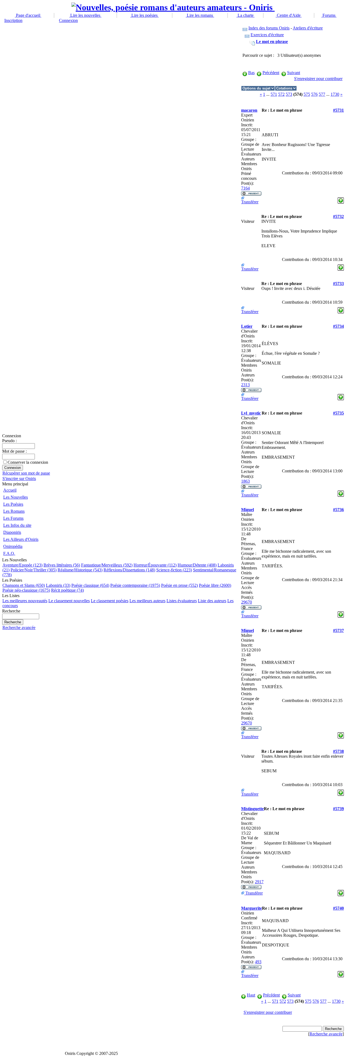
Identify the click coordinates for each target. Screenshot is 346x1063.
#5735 (338, 413)
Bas (251, 72)
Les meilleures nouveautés (24, 600)
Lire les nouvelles (85, 15)
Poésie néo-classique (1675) (26, 590)
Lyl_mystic (251, 413)
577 (322, 94)
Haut (251, 995)
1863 (245, 481)
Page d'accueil (28, 15)
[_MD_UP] (341, 199)
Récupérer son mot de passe (26, 473)
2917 (259, 881)
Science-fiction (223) (174, 570)
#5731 (338, 110)
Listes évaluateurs (182, 600)
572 (281, 94)
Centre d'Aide (289, 15)
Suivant (293, 72)
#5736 (338, 509)
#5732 (338, 216)
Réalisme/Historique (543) (80, 570)
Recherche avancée (18, 627)
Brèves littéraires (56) (62, 565)
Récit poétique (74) (67, 590)
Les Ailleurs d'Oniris (20, 539)
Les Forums (13, 518)
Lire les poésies (144, 15)
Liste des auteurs (212, 600)
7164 (245, 188)
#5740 (338, 908)
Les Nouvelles (15, 497)
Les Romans (14, 511)
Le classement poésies (109, 600)
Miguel (247, 509)
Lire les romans (200, 15)
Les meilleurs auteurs (147, 600)
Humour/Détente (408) (197, 565)
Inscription (13, 20)
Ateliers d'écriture (308, 28)
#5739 (338, 808)
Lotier (246, 326)
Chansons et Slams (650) (23, 585)
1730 (335, 94)
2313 (245, 384)
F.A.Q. (9, 553)
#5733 (338, 283)
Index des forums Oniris (269, 28)
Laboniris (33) (58, 585)
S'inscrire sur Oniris (19, 478)
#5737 (338, 630)
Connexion (68, 20)
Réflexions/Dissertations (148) (129, 570)
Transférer (249, 202)
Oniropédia (12, 546)
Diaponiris (12, 532)
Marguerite (251, 908)
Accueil (9, 490)
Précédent (270, 72)
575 (307, 94)
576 (314, 94)
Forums (329, 15)
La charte (246, 15)
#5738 (338, 751)
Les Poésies (13, 504)
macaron (249, 110)
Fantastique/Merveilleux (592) (106, 565)
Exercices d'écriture (267, 34)
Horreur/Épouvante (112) (155, 565)
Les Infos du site (17, 525)
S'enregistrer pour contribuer (318, 78)
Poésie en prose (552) (179, 585)
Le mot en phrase (272, 41)
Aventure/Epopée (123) (22, 565)
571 (274, 94)
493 (258, 961)
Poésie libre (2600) (215, 585)
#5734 (338, 326)
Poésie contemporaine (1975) (135, 585)
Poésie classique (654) (90, 585)
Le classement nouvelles (69, 600)
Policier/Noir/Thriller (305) (33, 570)
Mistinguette (252, 808)
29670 (246, 602)
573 (289, 94)
